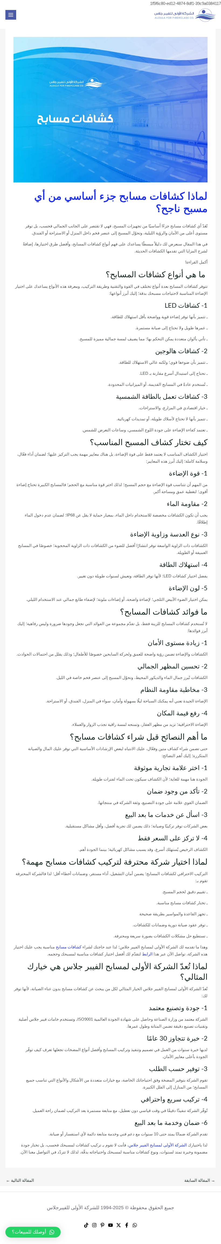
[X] (118, 1225)
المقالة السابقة (199, 1180)
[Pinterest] (102, 1225)
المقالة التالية (20, 1180)
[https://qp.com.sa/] (185, 15)
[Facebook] (126, 1225)
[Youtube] (110, 1225)
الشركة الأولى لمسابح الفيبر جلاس (158, 1145)
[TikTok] (86, 1225)
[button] (33, 1232)
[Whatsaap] (134, 1225)
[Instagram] (94, 1225)
